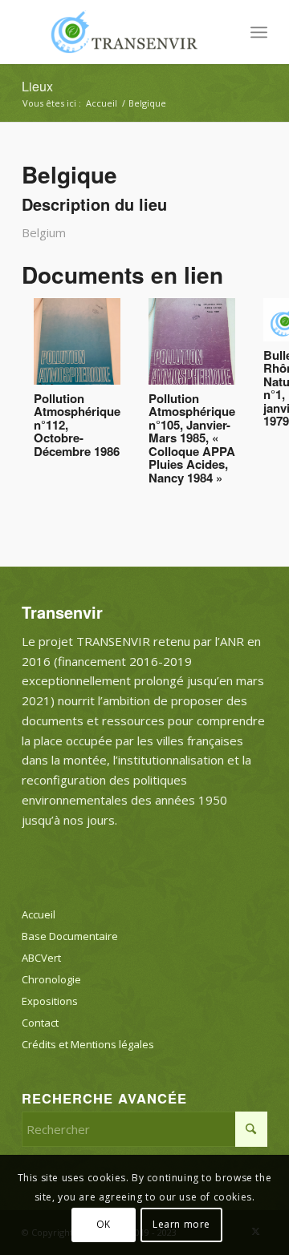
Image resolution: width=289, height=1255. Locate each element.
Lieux (37, 86)
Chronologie (51, 979)
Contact (40, 1022)
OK (103, 1224)
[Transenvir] (120, 32)
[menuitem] (258, 32)
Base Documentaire (70, 936)
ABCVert (41, 957)
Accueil (38, 914)
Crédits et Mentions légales (88, 1044)
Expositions (50, 1001)
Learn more (181, 1224)
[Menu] (258, 32)
